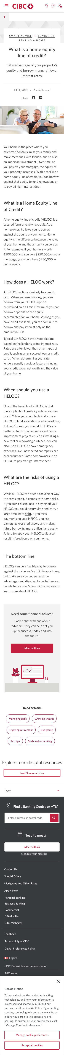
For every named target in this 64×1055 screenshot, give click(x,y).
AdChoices (10, 973)
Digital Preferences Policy (19, 948)
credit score (18, 368)
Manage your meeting (34, 853)
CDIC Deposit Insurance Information (25, 966)
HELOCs (32, 591)
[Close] (58, 981)
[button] (60, 6)
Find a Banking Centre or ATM (35, 806)
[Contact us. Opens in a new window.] (53, 6)
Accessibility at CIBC (16, 941)
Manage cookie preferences (32, 1035)
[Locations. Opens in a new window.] (47, 6)
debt (28, 513)
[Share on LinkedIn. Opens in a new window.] (40, 98)
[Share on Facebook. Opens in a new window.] (34, 98)
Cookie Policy (34, 1008)
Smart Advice (20, 36)
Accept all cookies (32, 1045)
